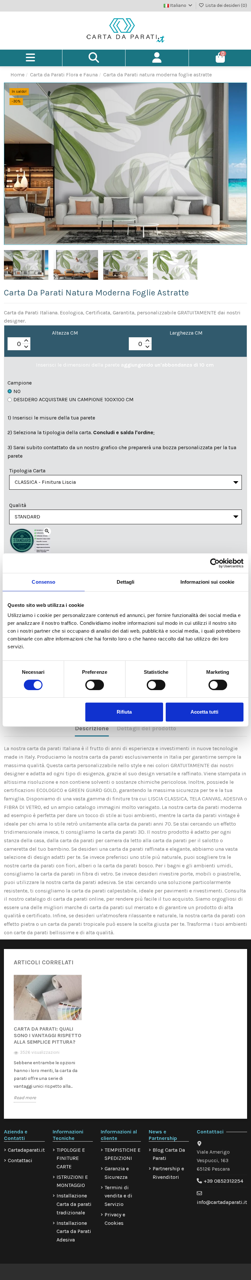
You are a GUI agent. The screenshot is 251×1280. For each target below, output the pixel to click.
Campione (20, 383)
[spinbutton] (19, 344)
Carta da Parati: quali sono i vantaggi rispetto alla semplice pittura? (47, 1035)
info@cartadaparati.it (222, 1202)
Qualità (17, 505)
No (17, 391)
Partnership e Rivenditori (168, 1172)
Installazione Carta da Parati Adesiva (74, 1231)
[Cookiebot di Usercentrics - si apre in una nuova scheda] (214, 563)
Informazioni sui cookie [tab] (207, 582)
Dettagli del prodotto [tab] (146, 728)
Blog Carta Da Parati (169, 1154)
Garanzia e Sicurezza (117, 1172)
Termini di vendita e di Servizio (118, 1195)
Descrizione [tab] (92, 728)
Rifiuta (124, 712)
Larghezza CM (186, 333)
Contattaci (20, 1160)
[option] (48, 1043)
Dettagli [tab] (126, 582)
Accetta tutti (204, 712)
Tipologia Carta (27, 470)
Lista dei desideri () (225, 5)
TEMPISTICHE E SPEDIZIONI (123, 1154)
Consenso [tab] (43, 582)
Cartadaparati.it (26, 1150)
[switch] (94, 685)
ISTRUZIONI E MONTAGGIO (72, 1181)
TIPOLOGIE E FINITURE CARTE (71, 1158)
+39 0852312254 (223, 1181)
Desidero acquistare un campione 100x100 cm (73, 399)
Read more (25, 1097)
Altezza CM (65, 333)
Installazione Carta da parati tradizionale (74, 1204)
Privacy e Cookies (115, 1218)
